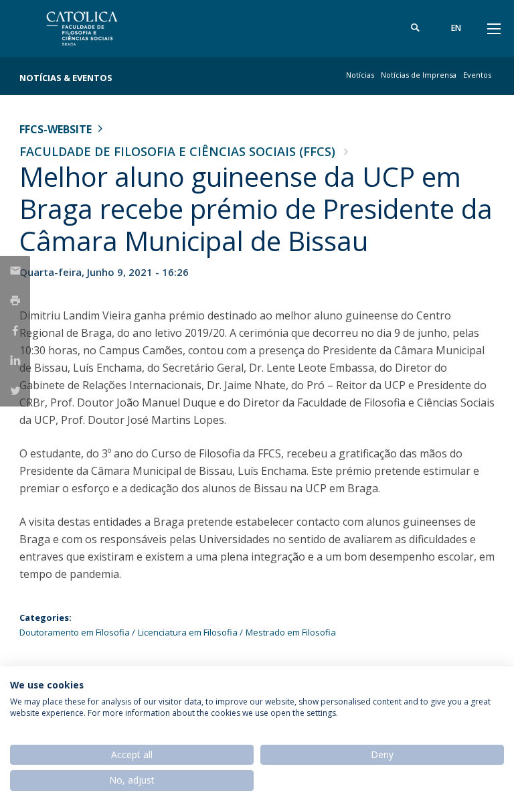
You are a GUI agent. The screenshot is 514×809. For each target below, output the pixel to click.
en (456, 27)
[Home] (103, 28)
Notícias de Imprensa (418, 75)
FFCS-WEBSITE (55, 129)
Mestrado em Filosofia (291, 632)
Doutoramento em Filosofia (74, 632)
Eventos (477, 75)
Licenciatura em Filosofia (188, 632)
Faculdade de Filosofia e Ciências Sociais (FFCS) (177, 151)
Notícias (360, 75)
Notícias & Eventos (65, 78)
